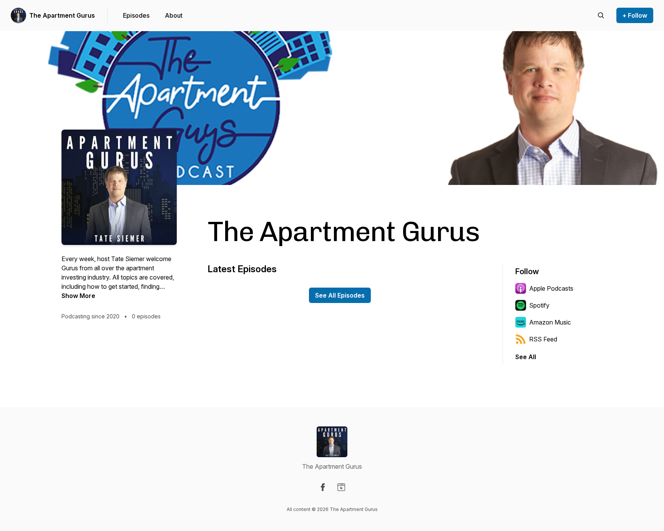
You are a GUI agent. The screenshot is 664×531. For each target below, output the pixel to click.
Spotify (539, 305)
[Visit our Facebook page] (323, 487)
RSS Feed (543, 339)
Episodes (136, 15)
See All (525, 357)
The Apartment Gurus (62, 15)
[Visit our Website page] (341, 487)
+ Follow (634, 15)
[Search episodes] (601, 15)
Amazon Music (550, 322)
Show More (78, 296)
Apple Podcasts (551, 288)
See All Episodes (340, 295)
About (174, 15)
